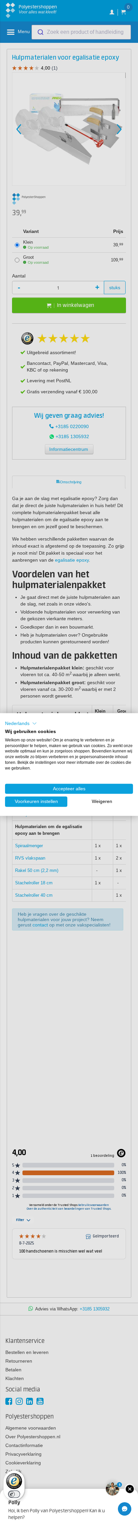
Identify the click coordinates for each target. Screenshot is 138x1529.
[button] (21, 724)
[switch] (14, 1494)
